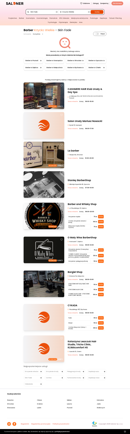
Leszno (69, 404)
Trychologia (52, 22)
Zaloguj (96, 3)
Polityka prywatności (61, 424)
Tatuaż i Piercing (115, 18)
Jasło (99, 404)
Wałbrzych (101, 408)
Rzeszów (10, 400)
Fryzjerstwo (12, 18)
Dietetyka (73, 22)
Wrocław (10, 404)
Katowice (100, 400)
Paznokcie (53, 18)
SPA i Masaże (64, 18)
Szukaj (97, 12)
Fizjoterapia (63, 22)
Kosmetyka (30, 18)
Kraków (40, 404)
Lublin (39, 408)
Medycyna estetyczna (79, 18)
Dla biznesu (117, 3)
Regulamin (25, 424)
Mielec (69, 400)
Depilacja (103, 18)
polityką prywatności (62, 431)
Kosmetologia (42, 18)
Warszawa (11, 408)
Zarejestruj (104, 3)
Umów (101, 217)
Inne (80, 22)
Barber (21, 18)
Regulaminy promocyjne (40, 424)
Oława (39, 400)
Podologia (94, 18)
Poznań (69, 408)
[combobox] (42, 12)
